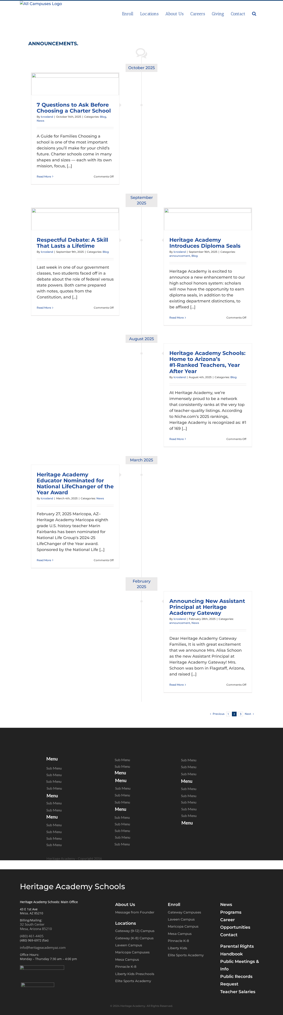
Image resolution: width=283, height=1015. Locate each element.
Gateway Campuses (184, 912)
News (40, 120)
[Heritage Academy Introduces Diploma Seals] (207, 219)
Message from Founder (134, 912)
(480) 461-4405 (32, 936)
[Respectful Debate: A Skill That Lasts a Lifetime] (75, 219)
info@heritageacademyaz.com (43, 947)
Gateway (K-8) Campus (134, 938)
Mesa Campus (127, 959)
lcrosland (47, 116)
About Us (125, 904)
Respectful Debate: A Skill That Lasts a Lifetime (72, 243)
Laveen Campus (128, 945)
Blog (103, 116)
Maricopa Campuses (132, 952)
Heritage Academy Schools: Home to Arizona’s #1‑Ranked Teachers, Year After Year (207, 362)
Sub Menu (54, 768)
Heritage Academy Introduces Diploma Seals (205, 243)
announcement (179, 255)
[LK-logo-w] (37, 984)
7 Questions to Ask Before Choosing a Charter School (74, 108)
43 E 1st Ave (29, 909)
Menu (52, 759)
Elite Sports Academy (133, 981)
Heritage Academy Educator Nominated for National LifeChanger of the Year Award (75, 483)
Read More (44, 176)
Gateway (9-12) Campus (135, 931)
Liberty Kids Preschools (134, 974)
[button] (254, 13)
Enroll (174, 904)
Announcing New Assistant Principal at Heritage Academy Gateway (207, 607)
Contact (228, 934)
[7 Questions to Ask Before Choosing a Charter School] (75, 84)
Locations (125, 923)
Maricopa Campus (183, 926)
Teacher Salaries (237, 991)
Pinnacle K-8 (125, 966)
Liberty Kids (177, 948)
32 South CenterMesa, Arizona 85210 (36, 926)
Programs (230, 912)
